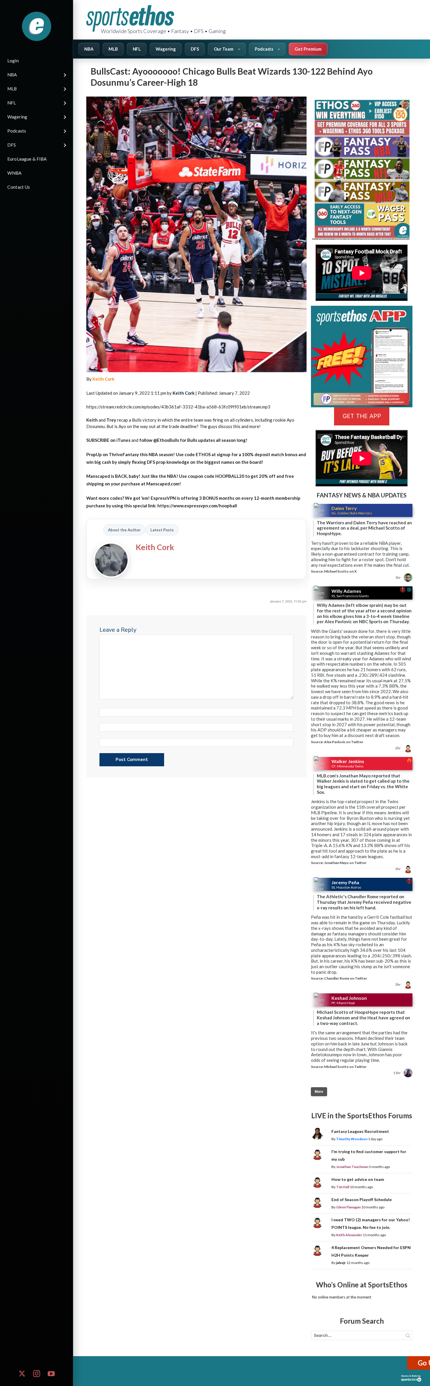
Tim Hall (342, 1187)
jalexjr (341, 1262)
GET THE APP (362, 416)
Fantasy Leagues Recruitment (360, 1131)
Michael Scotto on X (340, 571)
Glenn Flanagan (348, 1207)
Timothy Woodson (351, 1139)
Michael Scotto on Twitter (345, 1066)
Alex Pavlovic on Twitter (343, 742)
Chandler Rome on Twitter (345, 978)
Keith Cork (103, 379)
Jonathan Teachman (352, 1167)
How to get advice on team (357, 1179)
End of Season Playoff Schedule (361, 1199)
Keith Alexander (349, 1235)
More (319, 1092)
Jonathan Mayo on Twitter (345, 863)
